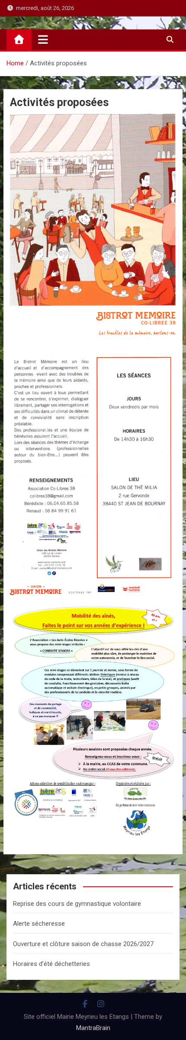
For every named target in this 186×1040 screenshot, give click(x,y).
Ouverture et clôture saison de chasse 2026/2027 (83, 944)
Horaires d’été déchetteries (51, 964)
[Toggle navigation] (43, 39)
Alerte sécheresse (39, 923)
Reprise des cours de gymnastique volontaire (77, 904)
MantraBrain (93, 1028)
